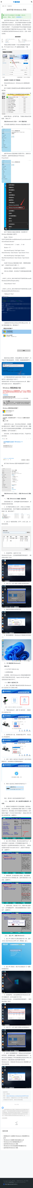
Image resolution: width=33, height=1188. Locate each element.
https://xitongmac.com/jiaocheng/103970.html (17, 1095)
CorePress (11, 1182)
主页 (5, 6)
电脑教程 (10, 6)
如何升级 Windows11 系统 (11, 1144)
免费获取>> (19, 17)
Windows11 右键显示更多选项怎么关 (14, 1140)
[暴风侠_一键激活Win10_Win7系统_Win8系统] (16, 1)
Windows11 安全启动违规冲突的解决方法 (15, 1145)
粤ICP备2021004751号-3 (11, 1184)
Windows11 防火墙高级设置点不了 (13, 1142)
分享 (16, 1124)
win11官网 (4, 1118)
